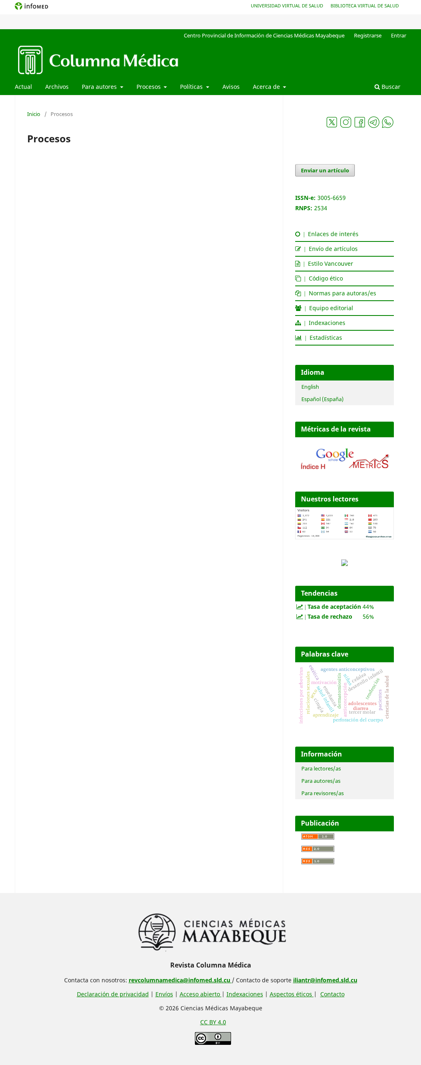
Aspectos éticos (292, 994)
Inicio (33, 114)
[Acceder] (344, 471)
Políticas (192, 86)
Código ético (322, 278)
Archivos (57, 86)
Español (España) (322, 399)
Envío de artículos (329, 249)
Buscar (390, 86)
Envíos (164, 994)
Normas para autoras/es (338, 293)
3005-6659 (331, 198)
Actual (23, 86)
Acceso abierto (201, 994)
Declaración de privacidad (113, 994)
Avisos (231, 86)
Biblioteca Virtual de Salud (365, 5)
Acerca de (267, 86)
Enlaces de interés (329, 234)
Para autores (100, 86)
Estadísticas (322, 337)
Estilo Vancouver (326, 263)
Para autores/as (320, 780)
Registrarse (368, 35)
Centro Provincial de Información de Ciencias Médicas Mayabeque (264, 35)
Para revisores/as (322, 793)
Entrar (398, 35)
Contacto (332, 994)
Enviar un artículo (325, 170)
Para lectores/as (321, 768)
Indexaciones (323, 323)
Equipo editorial (327, 308)
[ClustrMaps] (344, 564)
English (310, 386)
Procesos (149, 86)
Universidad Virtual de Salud (287, 5)
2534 (320, 208)
